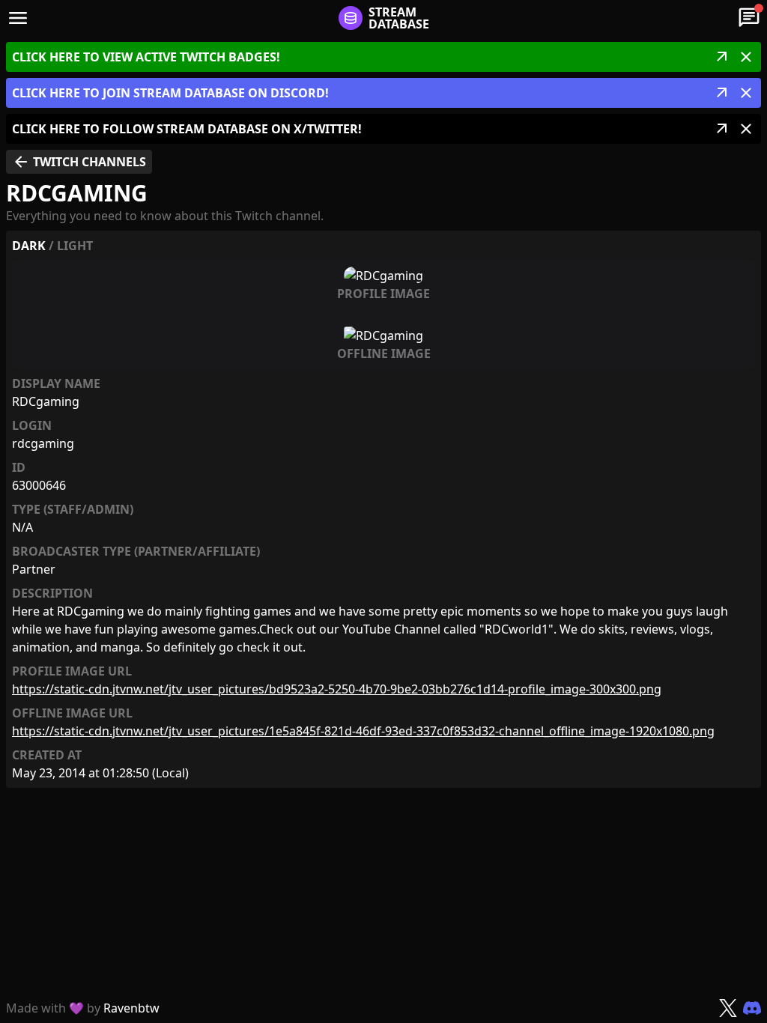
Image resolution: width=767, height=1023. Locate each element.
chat (749, 18)
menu (18, 18)
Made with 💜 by (83, 1008)
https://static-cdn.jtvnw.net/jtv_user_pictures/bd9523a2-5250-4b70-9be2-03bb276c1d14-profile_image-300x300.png (336, 689)
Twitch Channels (79, 161)
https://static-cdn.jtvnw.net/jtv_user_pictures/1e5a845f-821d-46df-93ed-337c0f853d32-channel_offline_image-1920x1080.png (363, 731)
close (746, 57)
